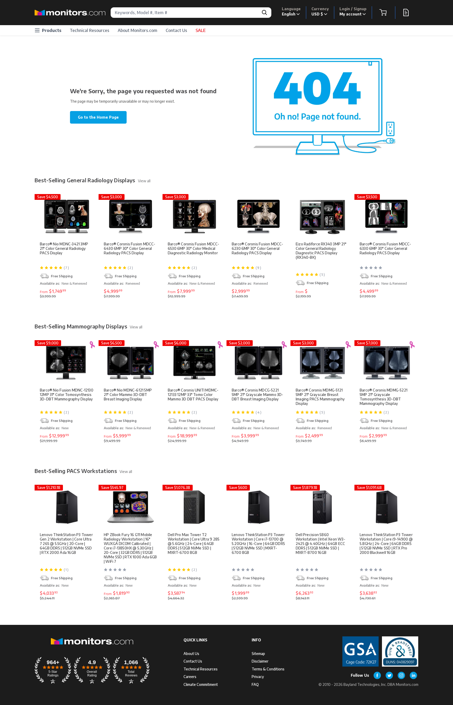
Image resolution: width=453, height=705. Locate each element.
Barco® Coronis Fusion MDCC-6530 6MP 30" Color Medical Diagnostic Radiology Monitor (193, 248)
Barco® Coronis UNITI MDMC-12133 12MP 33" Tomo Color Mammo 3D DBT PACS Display (193, 394)
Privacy (258, 676)
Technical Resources (89, 30)
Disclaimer (260, 661)
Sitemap (258, 653)
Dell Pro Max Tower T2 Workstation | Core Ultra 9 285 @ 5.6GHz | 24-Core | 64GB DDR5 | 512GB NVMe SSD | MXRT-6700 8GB (193, 543)
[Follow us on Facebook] (377, 675)
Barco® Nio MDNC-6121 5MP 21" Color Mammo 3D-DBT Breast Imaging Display (128, 394)
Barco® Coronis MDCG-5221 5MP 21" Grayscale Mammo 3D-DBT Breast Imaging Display (257, 394)
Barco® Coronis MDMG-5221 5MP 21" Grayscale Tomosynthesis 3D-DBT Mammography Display (383, 397)
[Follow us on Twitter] (389, 675)
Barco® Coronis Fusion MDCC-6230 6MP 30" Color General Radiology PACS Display (257, 248)
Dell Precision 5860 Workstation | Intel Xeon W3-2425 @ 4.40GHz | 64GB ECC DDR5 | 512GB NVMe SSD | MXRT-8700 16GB (320, 543)
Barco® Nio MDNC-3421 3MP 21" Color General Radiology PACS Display (64, 248)
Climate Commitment (201, 684)
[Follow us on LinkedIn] (413, 675)
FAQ (255, 684)
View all (144, 181)
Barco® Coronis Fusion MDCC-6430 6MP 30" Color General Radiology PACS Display (129, 248)
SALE (201, 30)
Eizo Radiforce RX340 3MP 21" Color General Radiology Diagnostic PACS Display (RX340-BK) (321, 251)
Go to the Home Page (98, 117)
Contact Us (176, 30)
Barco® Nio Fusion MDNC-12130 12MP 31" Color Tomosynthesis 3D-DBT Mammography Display (66, 394)
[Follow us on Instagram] (401, 675)
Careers (190, 676)
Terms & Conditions (268, 669)
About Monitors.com (137, 30)
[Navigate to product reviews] (386, 270)
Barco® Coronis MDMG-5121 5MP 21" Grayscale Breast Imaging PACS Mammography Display (320, 397)
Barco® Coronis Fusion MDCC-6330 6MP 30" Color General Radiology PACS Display (385, 248)
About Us (191, 653)
